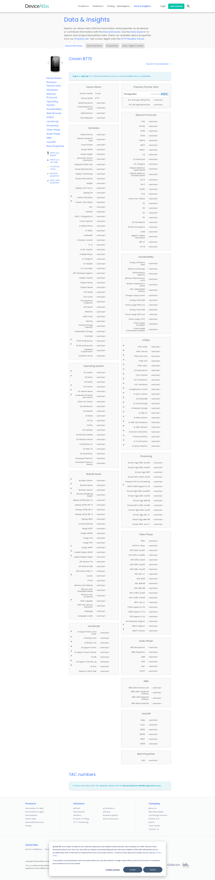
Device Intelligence (33, 849)
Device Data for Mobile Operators (139, 785)
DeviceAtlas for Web (34, 808)
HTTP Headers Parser (132, 38)
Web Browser (54, 113)
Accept (133, 870)
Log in (75, 76)
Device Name (54, 78)
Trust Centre (154, 825)
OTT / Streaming (80, 822)
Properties (112, 45)
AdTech (76, 808)
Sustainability (54, 109)
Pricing (110, 6)
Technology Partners (158, 815)
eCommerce (108, 808)
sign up (84, 76)
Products (83, 6)
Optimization (79, 812)
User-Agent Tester (132, 45)
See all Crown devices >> (158, 63)
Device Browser (112, 31)
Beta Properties (55, 146)
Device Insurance (110, 819)
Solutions (98, 6)
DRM (49, 137)
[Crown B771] (62, 62)
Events (151, 822)
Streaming (52, 125)
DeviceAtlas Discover (34, 822)
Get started (176, 6)
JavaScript (53, 121)
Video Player (53, 129)
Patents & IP (154, 819)
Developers (123, 6)
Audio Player (53, 133)
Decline (153, 870)
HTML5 (50, 117)
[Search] (188, 8)
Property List (82, 38)
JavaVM (51, 141)
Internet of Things (81, 819)
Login (163, 6)
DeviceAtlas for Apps (34, 812)
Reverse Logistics (110, 815)
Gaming (106, 812)
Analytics (77, 815)
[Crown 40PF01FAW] (48, 62)
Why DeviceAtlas (156, 812)
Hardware (52, 89)
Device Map (30, 819)
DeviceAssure (31, 815)
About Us (153, 808)
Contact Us (154, 829)
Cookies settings (113, 870)
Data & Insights (142, 6)
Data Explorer (138, 31)
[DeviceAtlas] (37, 7)
